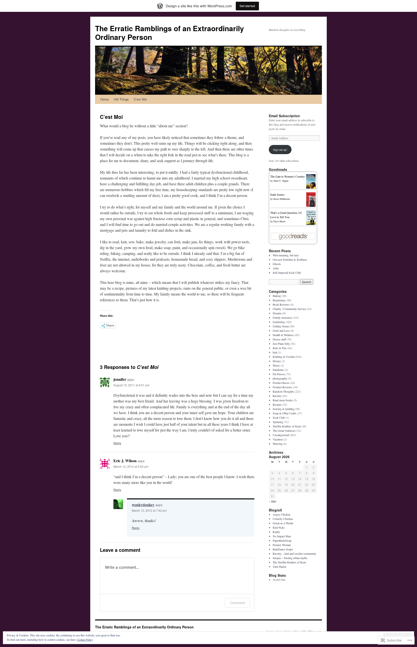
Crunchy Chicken (283, 519)
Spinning (278, 422)
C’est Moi (140, 99)
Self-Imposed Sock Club (287, 272)
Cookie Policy (85, 639)
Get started (247, 6)
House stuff (279, 339)
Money (277, 361)
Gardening (279, 322)
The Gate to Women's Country (287, 176)
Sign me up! (280, 149)
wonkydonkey (143, 504)
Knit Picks (279, 527)
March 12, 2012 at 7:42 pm (149, 510)
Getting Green (281, 326)
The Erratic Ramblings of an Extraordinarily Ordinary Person (169, 32)
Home (104, 99)
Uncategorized (281, 435)
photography (280, 378)
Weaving (278, 444)
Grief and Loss (281, 330)
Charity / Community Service (289, 309)
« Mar (272, 501)
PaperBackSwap (282, 540)
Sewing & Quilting (283, 409)
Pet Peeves (279, 374)
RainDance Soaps (283, 549)
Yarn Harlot (279, 566)
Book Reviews (281, 304)
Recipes (277, 404)
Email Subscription (284, 115)
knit (275, 352)
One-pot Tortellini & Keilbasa (290, 259)
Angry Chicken (281, 514)
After (276, 268)
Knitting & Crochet (284, 357)
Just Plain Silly (281, 343)
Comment (237, 603)
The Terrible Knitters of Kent (289, 562)
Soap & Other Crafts (284, 413)
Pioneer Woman (282, 545)
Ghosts (277, 264)
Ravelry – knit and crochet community (294, 553)
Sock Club (279, 417)
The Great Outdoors (284, 430)
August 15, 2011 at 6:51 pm (131, 385)
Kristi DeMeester (281, 199)
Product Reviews (282, 387)
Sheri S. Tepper (280, 180)
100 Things (121, 99)
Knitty (276, 532)
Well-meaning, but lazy (286, 255)
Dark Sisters (277, 194)
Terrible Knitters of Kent (287, 426)
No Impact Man (282, 536)
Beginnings (279, 300)
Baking (277, 296)
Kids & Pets (280, 348)
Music (276, 365)
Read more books (283, 400)
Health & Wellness (283, 335)
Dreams (277, 313)
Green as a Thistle (283, 523)
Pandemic (278, 370)
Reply (117, 443)
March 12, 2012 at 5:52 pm (130, 466)
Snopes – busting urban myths (290, 558)
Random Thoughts (283, 391)
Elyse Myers (279, 221)
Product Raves (281, 383)
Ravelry (277, 396)
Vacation (278, 439)
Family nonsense (282, 317)
